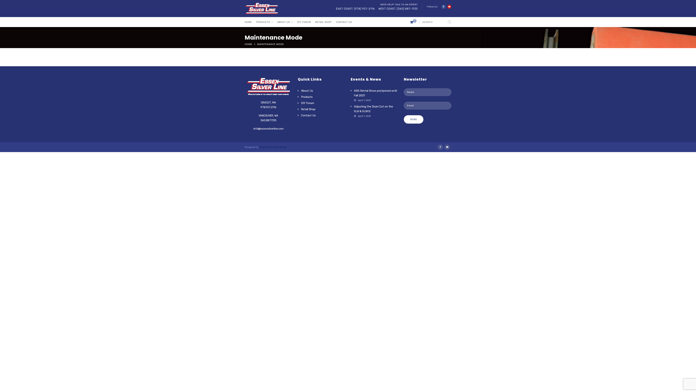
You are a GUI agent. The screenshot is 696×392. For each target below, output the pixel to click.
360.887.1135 (268, 120)
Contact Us (344, 22)
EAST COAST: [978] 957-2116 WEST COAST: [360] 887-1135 (377, 8)
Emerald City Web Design (273, 147)
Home (248, 22)
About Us (283, 22)
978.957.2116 (268, 107)
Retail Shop (323, 22)
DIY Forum (304, 22)
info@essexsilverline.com (268, 128)
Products (263, 22)
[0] (411, 23)
